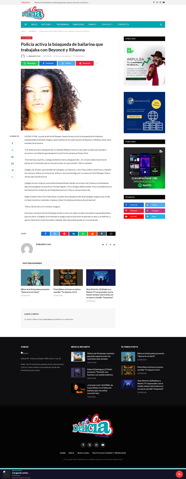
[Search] (161, 24)
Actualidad (26, 38)
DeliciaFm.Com (34, 56)
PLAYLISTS (106, 24)
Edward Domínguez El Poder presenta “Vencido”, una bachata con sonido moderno (63, 2)
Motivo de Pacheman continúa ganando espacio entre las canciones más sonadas (100, 356)
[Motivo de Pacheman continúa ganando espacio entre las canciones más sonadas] (78, 356)
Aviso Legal (83, 453)
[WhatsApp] (12, 177)
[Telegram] (12, 170)
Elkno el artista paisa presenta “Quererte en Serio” (35, 290)
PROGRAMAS (63, 24)
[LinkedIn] (12, 157)
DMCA (71, 453)
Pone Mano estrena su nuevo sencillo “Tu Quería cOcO (67, 290)
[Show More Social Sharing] (96, 63)
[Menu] (26, 24)
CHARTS (92, 24)
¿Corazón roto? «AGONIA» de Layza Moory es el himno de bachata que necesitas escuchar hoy (100, 389)
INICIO (34, 24)
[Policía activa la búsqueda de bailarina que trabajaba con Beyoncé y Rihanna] (68, 100)
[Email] (12, 163)
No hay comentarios (63, 56)
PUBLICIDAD (78, 24)
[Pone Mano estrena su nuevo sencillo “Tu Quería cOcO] (68, 277)
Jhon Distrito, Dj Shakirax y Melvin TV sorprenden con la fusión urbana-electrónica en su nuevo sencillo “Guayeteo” (99, 293)
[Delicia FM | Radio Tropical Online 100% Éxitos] (33, 13)
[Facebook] (12, 143)
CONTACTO (123, 24)
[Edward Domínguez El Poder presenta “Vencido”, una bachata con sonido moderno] (78, 372)
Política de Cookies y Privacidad (109, 453)
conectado (46, 319)
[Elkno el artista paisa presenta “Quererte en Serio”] (35, 277)
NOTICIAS (45, 24)
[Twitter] (12, 150)
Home (63, 453)
